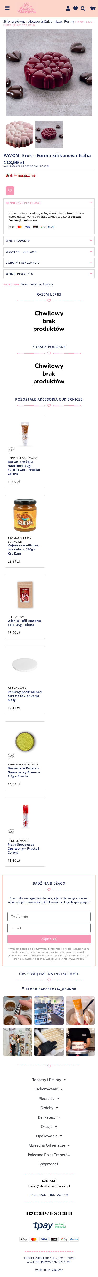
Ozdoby (46, 1107)
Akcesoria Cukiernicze (45, 21)
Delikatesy (47, 1117)
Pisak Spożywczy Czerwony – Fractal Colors (23, 848)
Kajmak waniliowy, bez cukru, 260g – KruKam (23, 549)
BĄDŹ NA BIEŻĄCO (49, 883)
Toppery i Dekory (46, 1079)
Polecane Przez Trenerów (49, 1154)
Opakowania (47, 1136)
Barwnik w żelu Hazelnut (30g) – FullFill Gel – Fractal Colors (24, 467)
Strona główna (14, 21)
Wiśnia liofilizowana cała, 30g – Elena (24, 622)
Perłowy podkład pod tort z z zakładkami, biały (25, 696)
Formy (69, 21)
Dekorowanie (30, 284)
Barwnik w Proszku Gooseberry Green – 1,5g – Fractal (24, 772)
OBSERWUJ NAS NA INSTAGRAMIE (49, 973)
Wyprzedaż (49, 1164)
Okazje (47, 1126)
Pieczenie (47, 1098)
